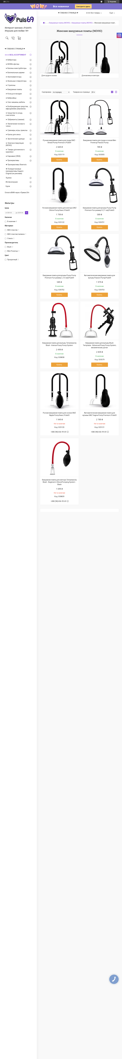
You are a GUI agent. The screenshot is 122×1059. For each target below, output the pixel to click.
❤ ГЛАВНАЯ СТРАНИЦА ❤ (15, 49)
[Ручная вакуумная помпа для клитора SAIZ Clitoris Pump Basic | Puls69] (59, 185)
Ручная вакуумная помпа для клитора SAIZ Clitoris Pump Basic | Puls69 (59, 209)
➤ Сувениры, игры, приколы (16, 130)
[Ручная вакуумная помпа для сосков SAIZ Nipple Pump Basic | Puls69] (59, 390)
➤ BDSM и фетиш (12, 64)
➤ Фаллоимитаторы (13, 77)
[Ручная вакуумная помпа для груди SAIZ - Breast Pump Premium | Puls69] (59, 118)
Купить (59, 160)
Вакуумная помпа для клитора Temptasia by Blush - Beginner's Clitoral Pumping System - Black (59, 482)
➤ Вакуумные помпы (14, 89)
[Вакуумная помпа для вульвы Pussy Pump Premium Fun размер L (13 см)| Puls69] (59, 253)
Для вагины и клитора (90, 75)
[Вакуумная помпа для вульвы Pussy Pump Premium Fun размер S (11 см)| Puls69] (99, 185)
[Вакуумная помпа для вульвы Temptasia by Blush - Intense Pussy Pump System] (59, 320)
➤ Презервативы (12, 160)
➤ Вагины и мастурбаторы (16, 68)
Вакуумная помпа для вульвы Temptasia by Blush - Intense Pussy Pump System (59, 344)
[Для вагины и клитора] (99, 58)
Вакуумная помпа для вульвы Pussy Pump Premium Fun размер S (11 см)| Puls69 (99, 209)
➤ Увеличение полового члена (15, 125)
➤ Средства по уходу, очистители (14, 114)
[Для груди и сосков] (59, 58)
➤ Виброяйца (11, 98)
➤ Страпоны (10, 85)
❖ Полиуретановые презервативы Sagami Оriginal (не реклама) (14, 171)
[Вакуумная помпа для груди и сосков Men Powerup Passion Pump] (99, 118)
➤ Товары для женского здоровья (15, 151)
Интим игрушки (12, 182)
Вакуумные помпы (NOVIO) (59, 23)
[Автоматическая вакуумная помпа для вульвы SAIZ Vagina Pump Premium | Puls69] (99, 390)
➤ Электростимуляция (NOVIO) (15, 144)
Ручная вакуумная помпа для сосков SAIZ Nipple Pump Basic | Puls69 (59, 414)
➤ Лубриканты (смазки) (15, 119)
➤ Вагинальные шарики (15, 72)
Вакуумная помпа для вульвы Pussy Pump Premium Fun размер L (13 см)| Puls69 (59, 276)
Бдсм (8, 186)
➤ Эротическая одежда (15, 139)
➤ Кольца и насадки (14, 94)
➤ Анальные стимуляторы (16, 81)
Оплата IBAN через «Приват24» (17, 192)
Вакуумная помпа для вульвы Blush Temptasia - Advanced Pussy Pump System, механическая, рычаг (99, 345)
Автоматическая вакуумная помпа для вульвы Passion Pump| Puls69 (99, 276)
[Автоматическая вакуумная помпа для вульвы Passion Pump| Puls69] (99, 253)
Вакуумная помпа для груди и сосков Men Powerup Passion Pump (99, 141)
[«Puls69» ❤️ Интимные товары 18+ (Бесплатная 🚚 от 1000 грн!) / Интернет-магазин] (18, 18)
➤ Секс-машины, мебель (15, 102)
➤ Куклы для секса (13, 134)
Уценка (8, 178)
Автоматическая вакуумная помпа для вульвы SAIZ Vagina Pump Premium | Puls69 (100, 414)
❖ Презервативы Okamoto (16, 165)
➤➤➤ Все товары (93, 13)
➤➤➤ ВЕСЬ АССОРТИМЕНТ (15, 55)
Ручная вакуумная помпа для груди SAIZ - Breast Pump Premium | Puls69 (59, 141)
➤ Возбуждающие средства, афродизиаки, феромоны (17, 107)
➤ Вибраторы (11, 60)
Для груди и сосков (49, 75)
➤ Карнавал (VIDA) (13, 156)
